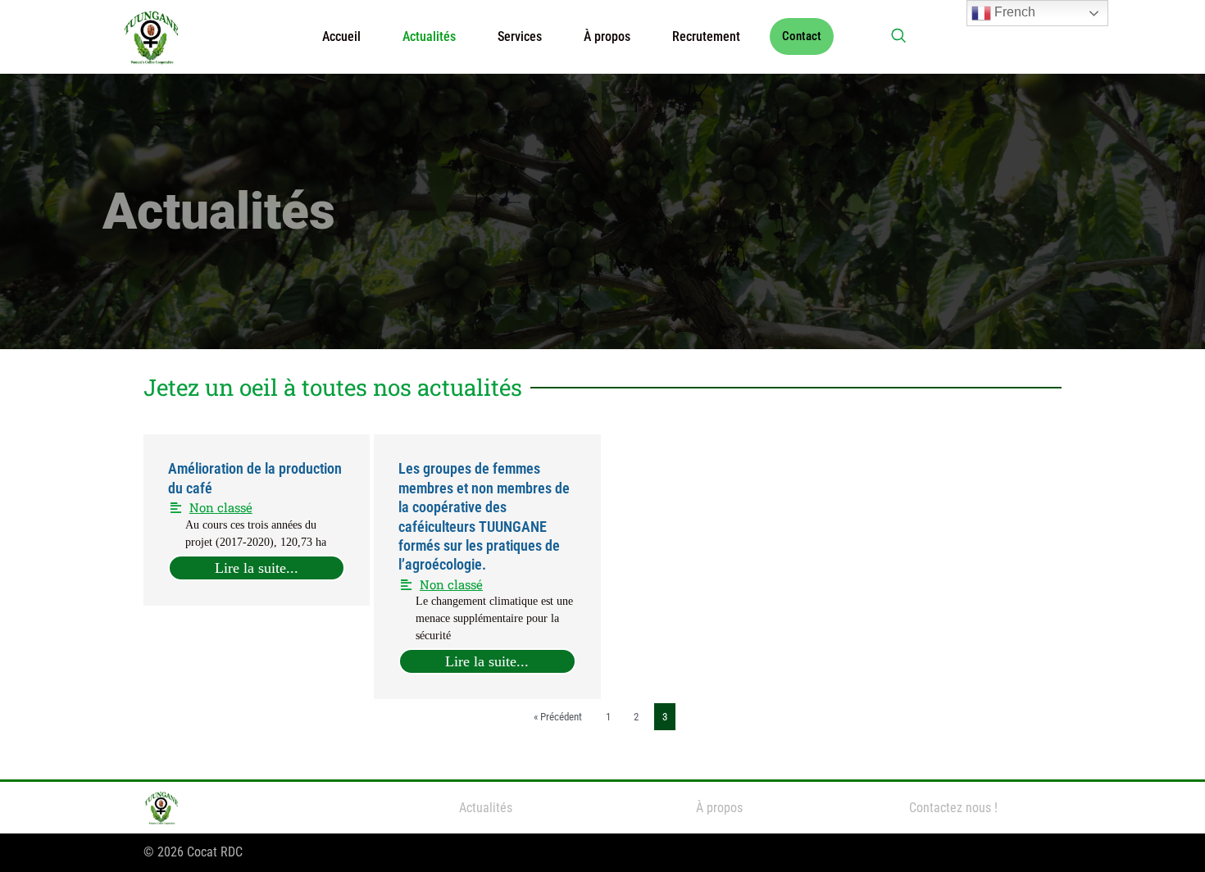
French (1013, 12)
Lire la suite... (256, 568)
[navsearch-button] (898, 37)
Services (520, 36)
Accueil (341, 36)
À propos (607, 36)
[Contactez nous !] (953, 808)
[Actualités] (485, 808)
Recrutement (706, 36)
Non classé (220, 507)
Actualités (429, 36)
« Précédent (558, 717)
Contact (801, 36)
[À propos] (719, 808)
